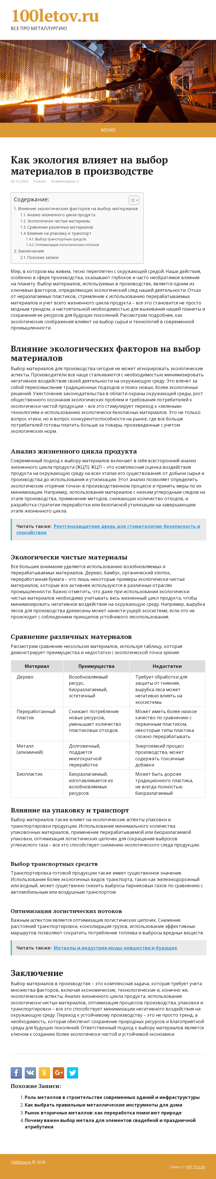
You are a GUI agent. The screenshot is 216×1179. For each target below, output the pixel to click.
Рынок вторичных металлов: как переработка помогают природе (103, 1113)
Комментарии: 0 (65, 181)
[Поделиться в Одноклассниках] (44, 1072)
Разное (40, 181)
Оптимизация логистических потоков (67, 244)
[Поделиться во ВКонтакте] (30, 1072)
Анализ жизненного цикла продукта (61, 214)
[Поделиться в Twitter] (72, 1072)
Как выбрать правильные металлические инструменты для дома (103, 1105)
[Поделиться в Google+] (58, 1072)
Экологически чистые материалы (58, 221)
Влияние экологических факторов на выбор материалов (78, 208)
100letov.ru (55, 15)
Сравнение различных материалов (60, 227)
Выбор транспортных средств (60, 239)
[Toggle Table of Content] (131, 200)
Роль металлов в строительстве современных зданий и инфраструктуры (112, 1097)
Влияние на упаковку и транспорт (59, 233)
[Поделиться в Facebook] (16, 1072)
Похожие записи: (43, 257)
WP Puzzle (195, 1166)
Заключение (31, 251)
